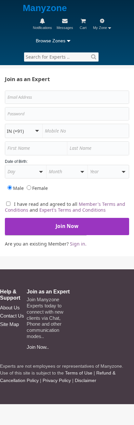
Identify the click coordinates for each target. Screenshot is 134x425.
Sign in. (78, 244)
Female (40, 188)
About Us (10, 307)
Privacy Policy (57, 380)
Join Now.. (38, 347)
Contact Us (12, 316)
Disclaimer (85, 380)
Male (18, 188)
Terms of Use (78, 372)
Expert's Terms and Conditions (72, 210)
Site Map (9, 324)
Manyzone (45, 8)
